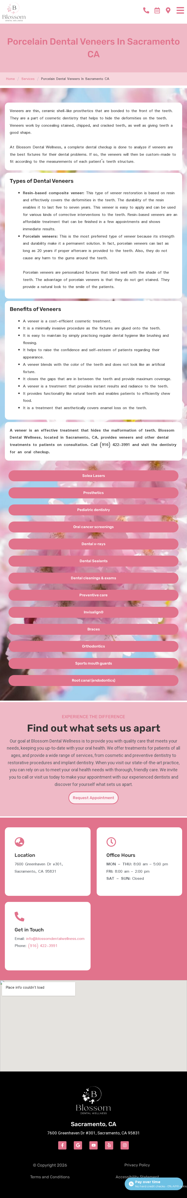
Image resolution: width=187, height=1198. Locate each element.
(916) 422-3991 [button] (42, 946)
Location (25, 855)
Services (28, 79)
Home (10, 79)
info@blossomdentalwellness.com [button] (55, 939)
